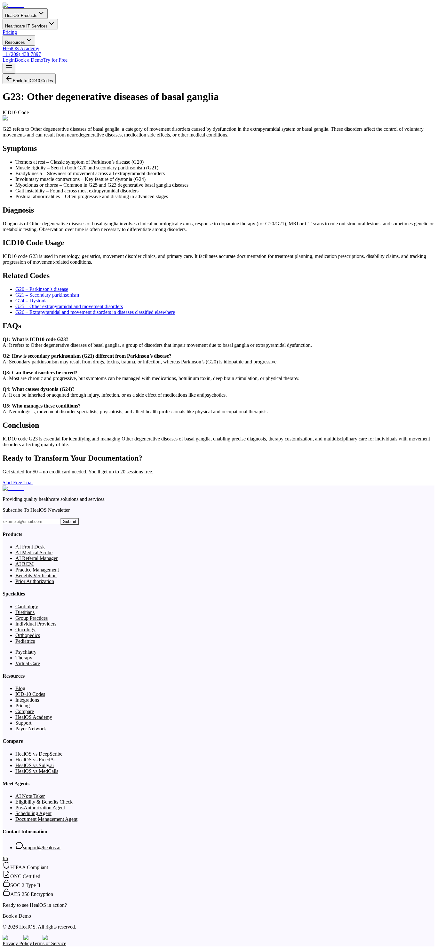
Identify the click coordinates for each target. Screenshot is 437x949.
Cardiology (26, 606)
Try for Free (55, 60)
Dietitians (25, 612)
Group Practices (31, 618)
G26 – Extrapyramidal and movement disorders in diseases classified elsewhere (95, 312)
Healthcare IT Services (26, 26)
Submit (69, 521)
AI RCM (24, 564)
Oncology (25, 629)
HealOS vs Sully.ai (34, 765)
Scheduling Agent (33, 813)
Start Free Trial (18, 482)
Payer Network (30, 728)
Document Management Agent (46, 819)
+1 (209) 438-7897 (22, 54)
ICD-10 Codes (30, 694)
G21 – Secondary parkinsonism (47, 295)
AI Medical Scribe (33, 552)
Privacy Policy (17, 943)
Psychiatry (25, 652)
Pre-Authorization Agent (40, 807)
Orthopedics (27, 635)
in (6, 858)
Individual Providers (35, 623)
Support (23, 723)
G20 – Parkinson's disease (41, 289)
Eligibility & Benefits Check (44, 802)
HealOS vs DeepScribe (38, 754)
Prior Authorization (34, 581)
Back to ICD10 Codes (33, 80)
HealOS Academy (21, 48)
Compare (24, 711)
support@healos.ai (41, 847)
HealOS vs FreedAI (35, 759)
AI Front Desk (30, 546)
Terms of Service (49, 943)
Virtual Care (27, 663)
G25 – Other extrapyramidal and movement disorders (69, 306)
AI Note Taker (30, 796)
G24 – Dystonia (31, 300)
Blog (20, 688)
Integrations (27, 700)
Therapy (23, 657)
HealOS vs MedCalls (36, 771)
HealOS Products (21, 15)
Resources (15, 42)
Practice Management (37, 569)
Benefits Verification (36, 575)
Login (9, 60)
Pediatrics (25, 641)
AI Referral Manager (36, 558)
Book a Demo (29, 60)
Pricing (10, 32)
